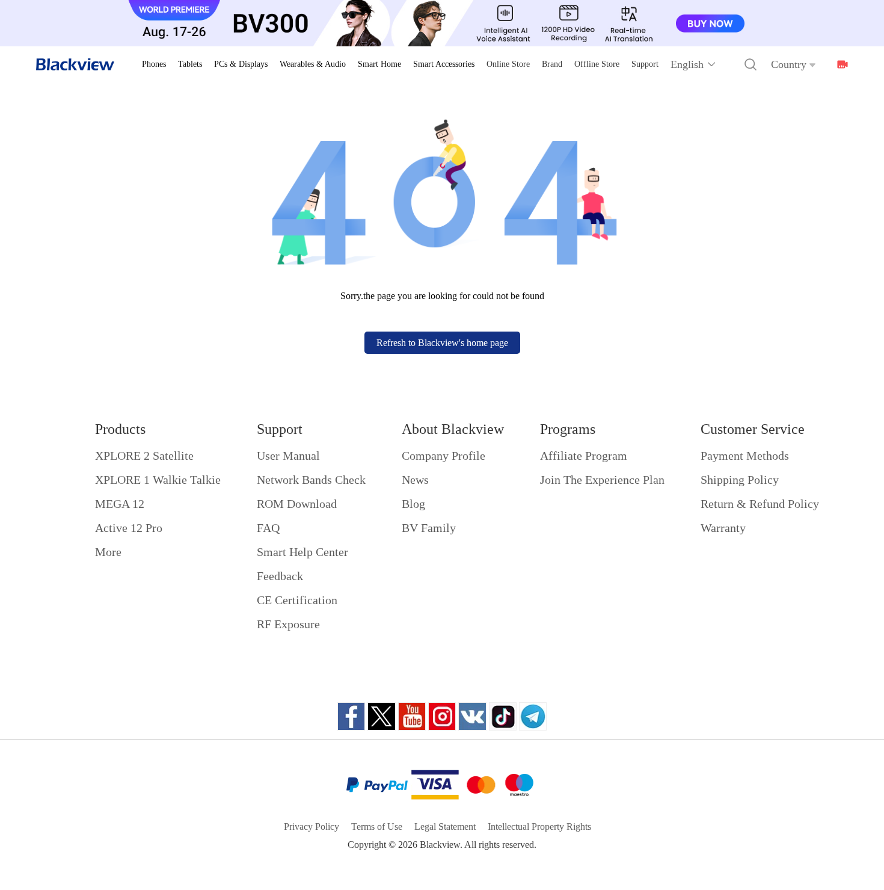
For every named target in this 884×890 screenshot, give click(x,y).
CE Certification (297, 600)
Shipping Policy (740, 479)
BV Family (429, 527)
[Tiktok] (503, 716)
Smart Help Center (302, 551)
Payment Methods (745, 455)
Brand (552, 64)
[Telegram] (533, 716)
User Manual (288, 455)
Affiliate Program (583, 455)
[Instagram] (442, 716)
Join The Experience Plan (602, 479)
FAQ (268, 527)
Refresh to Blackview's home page (442, 343)
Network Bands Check (311, 479)
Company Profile (443, 455)
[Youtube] (412, 716)
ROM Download (297, 503)
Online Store (508, 64)
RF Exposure (288, 624)
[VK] (472, 716)
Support (644, 64)
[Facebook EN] (351, 716)
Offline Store (596, 64)
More (108, 551)
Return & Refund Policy (760, 503)
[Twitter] (381, 716)
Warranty (723, 527)
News (415, 479)
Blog (413, 503)
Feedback (280, 576)
